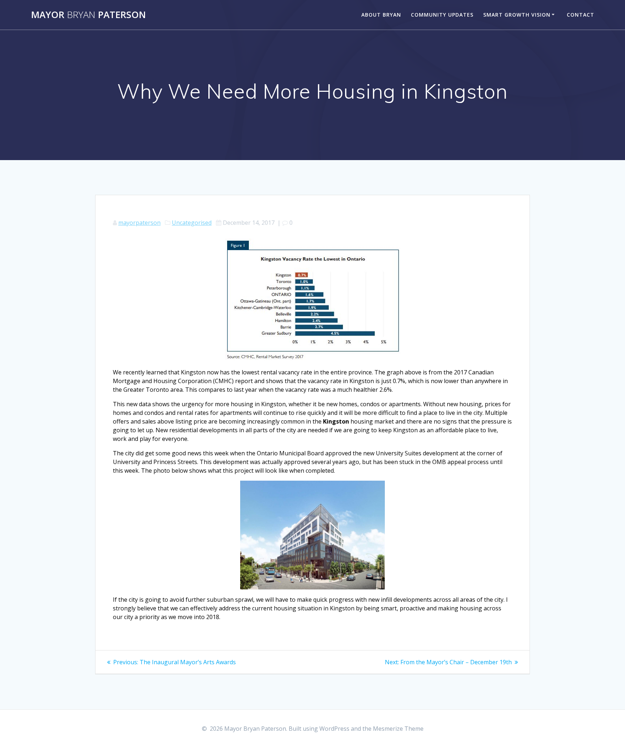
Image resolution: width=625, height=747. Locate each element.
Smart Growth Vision (516, 14)
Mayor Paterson (88, 15)
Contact (580, 14)
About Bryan (381, 14)
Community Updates (442, 14)
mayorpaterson (139, 223)
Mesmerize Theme (398, 729)
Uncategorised (192, 223)
